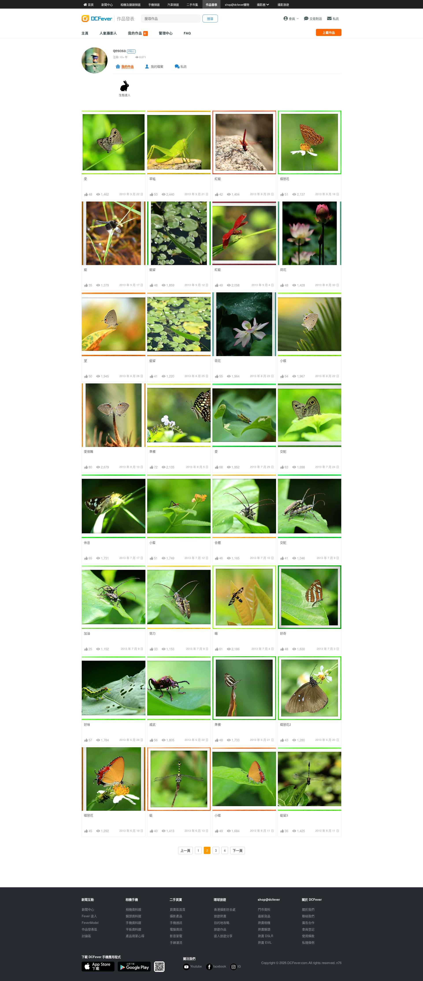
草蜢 (152, 179)
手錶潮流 (176, 942)
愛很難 (88, 451)
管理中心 (166, 33)
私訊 (183, 66)
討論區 (86, 936)
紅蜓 (218, 269)
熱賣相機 (264, 922)
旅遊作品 (220, 929)
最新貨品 (264, 916)
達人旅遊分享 (223, 936)
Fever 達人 (89, 916)
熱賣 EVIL (265, 942)
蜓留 (152, 269)
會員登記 (308, 929)
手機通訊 (176, 922)
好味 (87, 724)
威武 (152, 724)
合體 (218, 542)
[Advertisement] (211, 877)
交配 (283, 451)
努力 (152, 633)
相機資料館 (133, 909)
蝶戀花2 (285, 724)
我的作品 (137, 33)
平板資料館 (133, 929)
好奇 (283, 633)
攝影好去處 (225, 909)
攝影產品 (176, 916)
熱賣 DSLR (265, 936)
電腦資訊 (176, 929)
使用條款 (308, 936)
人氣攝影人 (108, 33)
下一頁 (238, 850)
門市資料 (264, 909)
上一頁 (185, 850)
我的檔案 (157, 66)
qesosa (119, 50)
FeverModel (90, 922)
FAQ (187, 33)
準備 (152, 451)
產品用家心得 (135, 936)
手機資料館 (133, 922)
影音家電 (176, 936)
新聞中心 (88, 909)
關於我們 (308, 909)
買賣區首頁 (177, 909)
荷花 (283, 269)
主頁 (85, 33)
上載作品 (329, 32)
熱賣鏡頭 (264, 929)
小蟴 (152, 542)
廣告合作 (308, 922)
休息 (87, 542)
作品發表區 (89, 929)
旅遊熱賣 (220, 916)
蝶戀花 (284, 179)
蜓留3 (284, 815)
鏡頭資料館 (133, 916)
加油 (87, 633)
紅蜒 (218, 179)
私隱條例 (308, 942)
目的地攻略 (221, 922)
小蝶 (283, 361)
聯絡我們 (308, 916)
